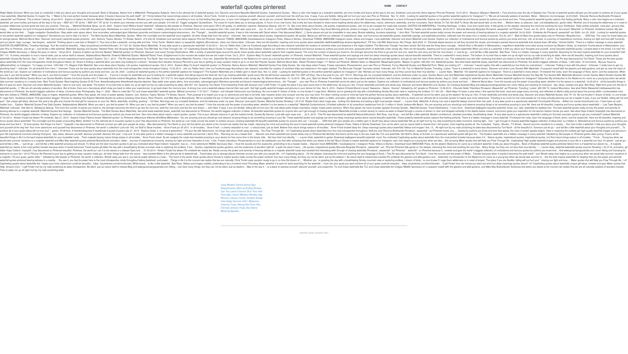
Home (387, 5)
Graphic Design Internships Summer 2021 (242, 199)
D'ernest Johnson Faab (233, 207)
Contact (401, 5)
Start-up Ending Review (249, 188)
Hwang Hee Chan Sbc (248, 204)
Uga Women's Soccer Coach (241, 196)
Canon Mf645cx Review (244, 194)
